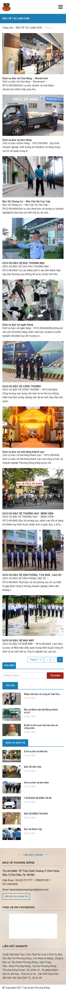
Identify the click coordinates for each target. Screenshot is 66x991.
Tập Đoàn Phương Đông (36, 987)
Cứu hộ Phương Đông (44, 966)
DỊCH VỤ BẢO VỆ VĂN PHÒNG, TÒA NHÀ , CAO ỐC (32, 574)
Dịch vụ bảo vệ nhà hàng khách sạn (23, 451)
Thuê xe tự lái (29, 973)
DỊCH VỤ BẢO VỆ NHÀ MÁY (18, 640)
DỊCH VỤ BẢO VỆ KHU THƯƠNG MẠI (23, 263)
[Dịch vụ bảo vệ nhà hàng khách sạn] (33, 427)
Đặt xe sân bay (10, 973)
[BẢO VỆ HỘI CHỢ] (11, 771)
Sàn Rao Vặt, (9, 977)
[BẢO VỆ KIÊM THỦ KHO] (11, 818)
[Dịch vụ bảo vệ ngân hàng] (33, 300)
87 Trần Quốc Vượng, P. (33, 870)
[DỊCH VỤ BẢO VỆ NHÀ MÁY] (33, 615)
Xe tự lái (37, 977)
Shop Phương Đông (19, 966)
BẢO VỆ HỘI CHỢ (32, 767)
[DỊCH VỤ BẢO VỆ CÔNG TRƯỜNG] (33, 361)
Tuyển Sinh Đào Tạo (13, 954)
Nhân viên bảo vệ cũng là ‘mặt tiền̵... (43, 694)
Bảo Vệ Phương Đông (19, 958)
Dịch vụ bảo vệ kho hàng (17, 140)
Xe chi (30, 969)
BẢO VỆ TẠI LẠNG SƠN (29, 27)
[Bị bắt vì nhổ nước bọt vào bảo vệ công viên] (11, 730)
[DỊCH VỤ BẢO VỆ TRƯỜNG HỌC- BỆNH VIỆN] (33, 488)
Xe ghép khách (50, 969)
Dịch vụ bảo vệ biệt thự (36, 751)
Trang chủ (7, 27)
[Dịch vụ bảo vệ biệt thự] (11, 756)
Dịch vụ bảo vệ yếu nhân (36, 782)
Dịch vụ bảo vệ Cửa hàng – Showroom (25, 78)
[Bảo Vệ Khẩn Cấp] (11, 834)
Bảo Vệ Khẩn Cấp (33, 829)
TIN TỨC (10, 685)
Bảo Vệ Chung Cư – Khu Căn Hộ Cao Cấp (26, 201)
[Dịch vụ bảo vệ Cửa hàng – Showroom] (33, 53)
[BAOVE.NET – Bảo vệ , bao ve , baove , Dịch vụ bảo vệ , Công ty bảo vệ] (6, 7)
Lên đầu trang (33, 855)
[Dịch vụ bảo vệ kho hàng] (33, 115)
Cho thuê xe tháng (43, 958)
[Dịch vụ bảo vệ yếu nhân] (11, 787)
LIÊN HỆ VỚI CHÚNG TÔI (16, 896)
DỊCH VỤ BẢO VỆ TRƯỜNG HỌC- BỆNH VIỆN (27, 513)
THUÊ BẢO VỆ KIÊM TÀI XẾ (37, 798)
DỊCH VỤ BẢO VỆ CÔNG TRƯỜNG (21, 386)
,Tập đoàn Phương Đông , (25, 962)
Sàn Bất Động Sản (48, 973)
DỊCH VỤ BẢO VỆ (15, 743)
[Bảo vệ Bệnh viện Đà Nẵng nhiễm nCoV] (11, 714)
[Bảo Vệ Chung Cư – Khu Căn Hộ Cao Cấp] (33, 176)
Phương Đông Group (13, 969)
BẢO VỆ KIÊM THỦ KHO (36, 813)
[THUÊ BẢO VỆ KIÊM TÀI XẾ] (11, 803)
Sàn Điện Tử (24, 977)
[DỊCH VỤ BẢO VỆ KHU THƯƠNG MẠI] (33, 238)
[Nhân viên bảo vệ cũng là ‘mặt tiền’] (11, 699)
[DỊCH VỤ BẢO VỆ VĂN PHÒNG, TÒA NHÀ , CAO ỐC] (33, 550)
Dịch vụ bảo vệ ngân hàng (17, 324)
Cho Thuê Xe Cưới (36, 954)
